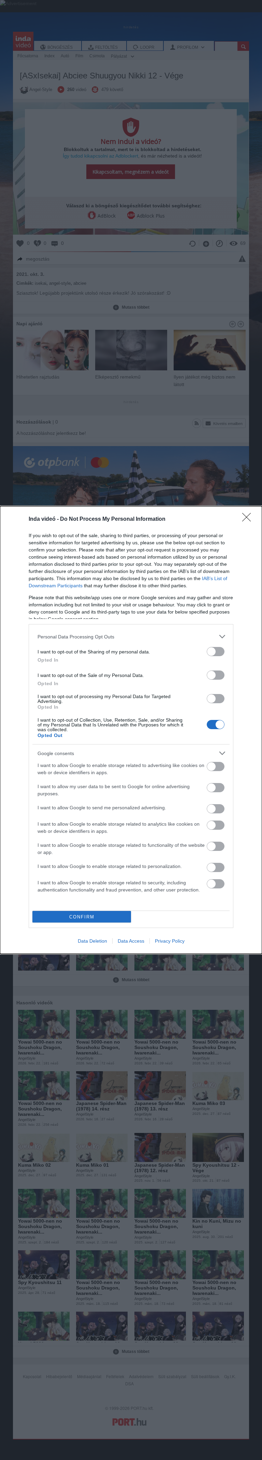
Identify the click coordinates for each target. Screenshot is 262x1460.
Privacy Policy (170, 941)
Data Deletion (92, 941)
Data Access (131, 941)
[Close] (248, 519)
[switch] (215, 651)
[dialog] (131, 730)
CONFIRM (81, 916)
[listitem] (131, 636)
